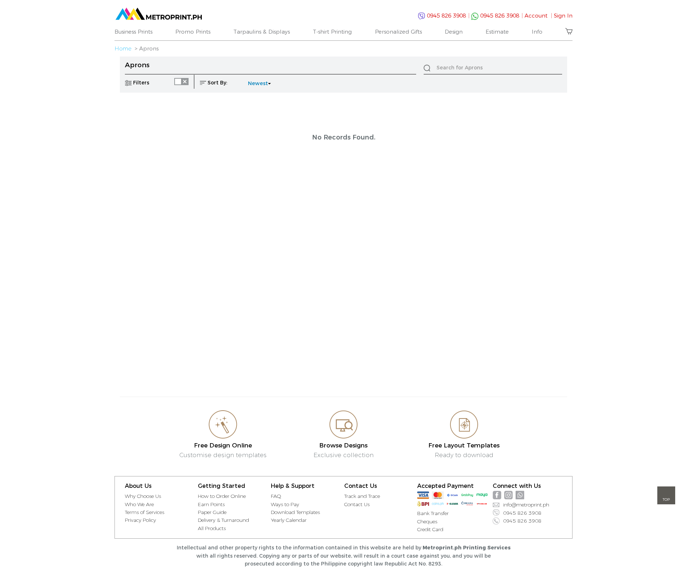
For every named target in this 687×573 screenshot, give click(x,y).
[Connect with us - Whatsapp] (520, 495)
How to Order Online (222, 496)
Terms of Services (144, 512)
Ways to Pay (285, 504)
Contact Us (357, 504)
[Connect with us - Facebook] (497, 495)
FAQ (276, 496)
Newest (258, 83)
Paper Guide (212, 512)
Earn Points (211, 504)
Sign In (563, 15)
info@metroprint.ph (526, 504)
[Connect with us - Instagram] (508, 495)
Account (538, 15)
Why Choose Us (143, 496)
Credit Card (430, 529)
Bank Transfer (433, 513)
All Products (212, 528)
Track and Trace (362, 496)
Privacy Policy (140, 520)
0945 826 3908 (447, 15)
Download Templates (295, 512)
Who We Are (139, 504)
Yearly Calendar (289, 520)
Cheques (427, 521)
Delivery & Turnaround (223, 520)
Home (122, 48)
